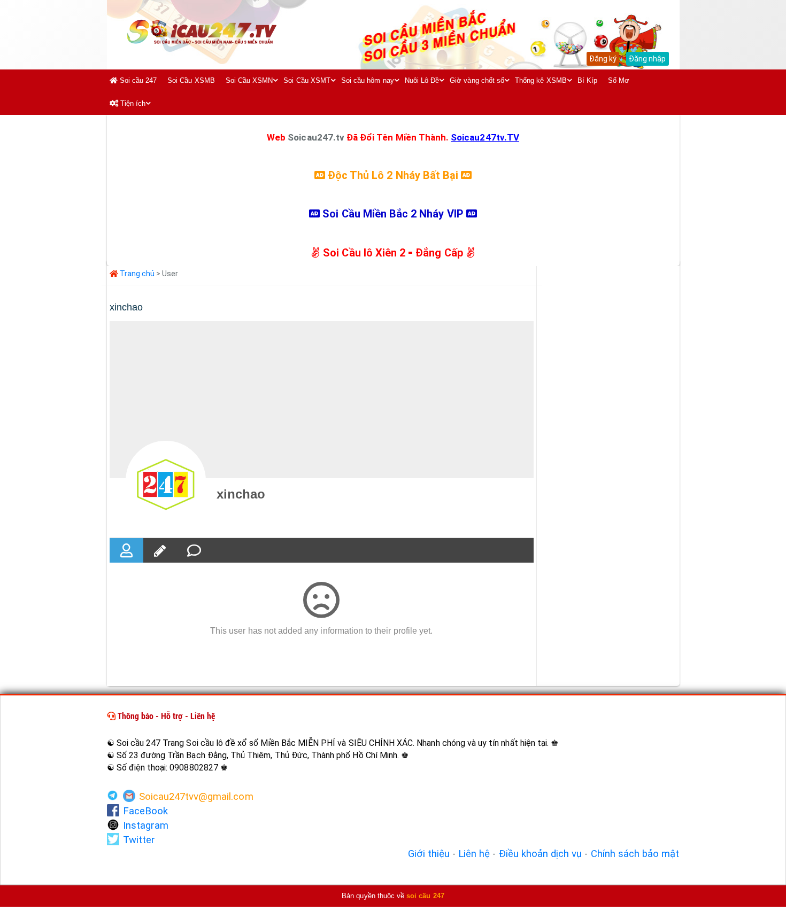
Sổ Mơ (618, 80)
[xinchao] (166, 481)
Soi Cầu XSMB (191, 80)
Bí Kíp (587, 80)
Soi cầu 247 (137, 80)
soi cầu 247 (425, 896)
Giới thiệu (429, 854)
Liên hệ (474, 854)
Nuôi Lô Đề (422, 80)
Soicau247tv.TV (485, 137)
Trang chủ (136, 273)
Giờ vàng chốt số (477, 80)
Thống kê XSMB (541, 80)
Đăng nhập (647, 58)
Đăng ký (603, 58)
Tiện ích (131, 103)
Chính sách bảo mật (635, 854)
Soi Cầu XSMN (249, 80)
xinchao (241, 494)
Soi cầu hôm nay (367, 80)
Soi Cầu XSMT (306, 80)
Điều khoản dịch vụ (540, 854)
